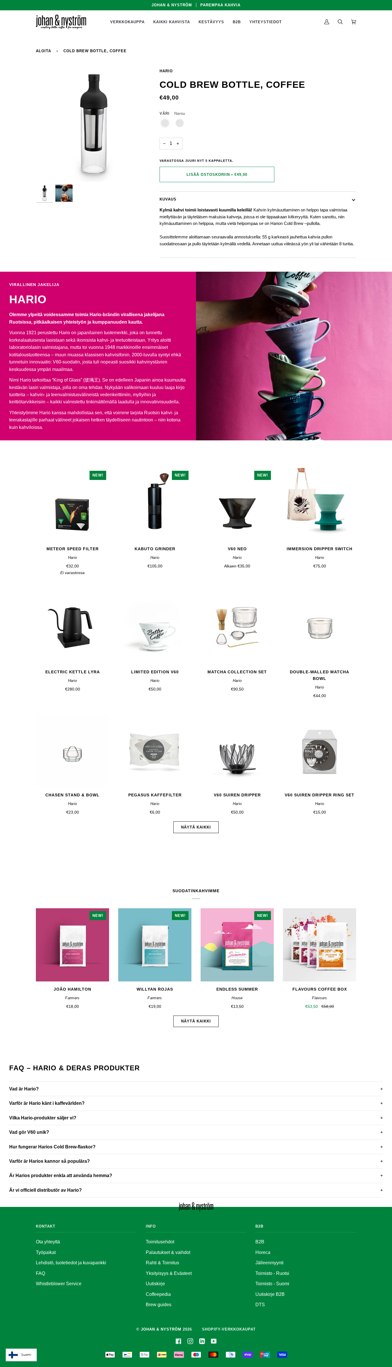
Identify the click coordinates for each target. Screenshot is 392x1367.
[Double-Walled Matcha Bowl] (319, 627)
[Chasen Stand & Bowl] (72, 750)
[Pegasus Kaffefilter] (154, 750)
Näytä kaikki (196, 827)
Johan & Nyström (161, 1329)
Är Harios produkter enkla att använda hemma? (60, 1175)
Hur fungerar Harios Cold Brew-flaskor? (52, 1146)
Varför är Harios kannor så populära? (49, 1161)
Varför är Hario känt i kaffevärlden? (47, 1103)
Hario (166, 71)
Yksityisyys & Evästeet (169, 1273)
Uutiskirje (155, 1283)
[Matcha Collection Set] (237, 627)
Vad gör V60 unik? (29, 1132)
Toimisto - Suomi (272, 1283)
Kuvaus (168, 199)
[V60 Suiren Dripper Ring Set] (319, 750)
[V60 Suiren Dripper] (237, 750)
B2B (259, 1241)
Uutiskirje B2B (270, 1294)
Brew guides (158, 1304)
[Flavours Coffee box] (319, 944)
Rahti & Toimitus (162, 1262)
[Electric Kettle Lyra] (72, 627)
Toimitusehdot (160, 1241)
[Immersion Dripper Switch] (319, 504)
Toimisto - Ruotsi (272, 1273)
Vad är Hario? (24, 1088)
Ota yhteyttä (48, 1241)
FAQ (40, 1273)
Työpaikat (46, 1252)
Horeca (262, 1252)
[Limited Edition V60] (154, 627)
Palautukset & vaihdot (168, 1252)
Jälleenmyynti (269, 1262)
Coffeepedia (158, 1294)
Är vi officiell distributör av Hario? (45, 1190)
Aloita (43, 51)
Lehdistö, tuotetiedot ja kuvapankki (71, 1262)
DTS (260, 1304)
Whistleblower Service (58, 1283)
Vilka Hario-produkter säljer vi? (42, 1117)
